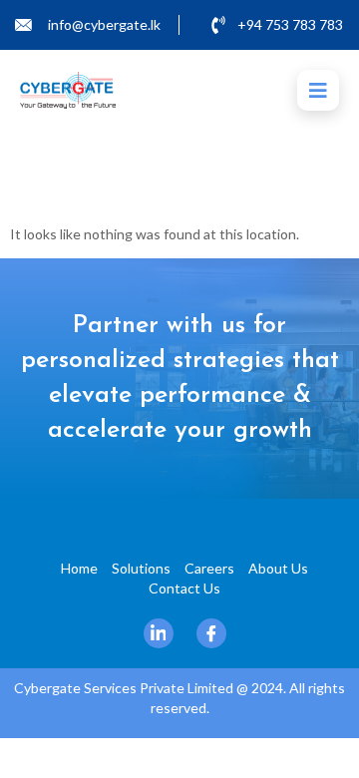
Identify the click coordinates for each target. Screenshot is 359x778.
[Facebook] (211, 633)
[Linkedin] (159, 633)
